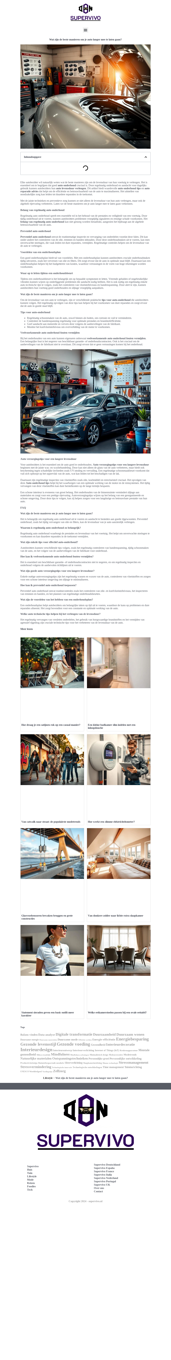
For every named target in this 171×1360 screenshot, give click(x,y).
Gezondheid (98, 1044)
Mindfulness (60, 1054)
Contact (98, 1191)
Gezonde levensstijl (38, 1044)
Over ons (99, 1188)
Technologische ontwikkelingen (87, 1067)
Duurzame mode (68, 1039)
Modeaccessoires (116, 1055)
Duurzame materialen (48, 1040)
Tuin (29, 1173)
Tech (30, 1189)
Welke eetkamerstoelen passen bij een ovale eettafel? (117, 1012)
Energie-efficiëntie (103, 1039)
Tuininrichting (133, 1067)
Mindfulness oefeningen (79, 1055)
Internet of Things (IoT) (107, 1050)
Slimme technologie (110, 1063)
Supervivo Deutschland (107, 1164)
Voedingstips (47, 1072)
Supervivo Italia (103, 1174)
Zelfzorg (59, 1071)
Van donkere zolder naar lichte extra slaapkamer (115, 915)
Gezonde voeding (73, 1044)
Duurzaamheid (104, 1034)
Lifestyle (48, 1078)
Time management (113, 1067)
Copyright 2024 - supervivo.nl (85, 1201)
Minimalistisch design (99, 1055)
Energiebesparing (132, 1039)
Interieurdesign (36, 1049)
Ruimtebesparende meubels (51, 1063)
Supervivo (33, 1166)
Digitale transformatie (74, 1034)
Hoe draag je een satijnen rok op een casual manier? (50, 724)
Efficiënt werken (85, 1040)
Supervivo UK (102, 1184)
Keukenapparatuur (129, 1050)
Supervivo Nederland (106, 1178)
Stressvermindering (35, 1067)
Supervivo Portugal (105, 1181)
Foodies (31, 1186)
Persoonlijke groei (99, 1058)
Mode (30, 1179)
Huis (29, 1169)
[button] (85, 30)
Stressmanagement (133, 1062)
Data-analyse (46, 1034)
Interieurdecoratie (120, 1044)
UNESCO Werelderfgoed (31, 1071)
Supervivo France (104, 1171)
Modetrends (130, 1054)
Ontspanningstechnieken (70, 1058)
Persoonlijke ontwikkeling (126, 1058)
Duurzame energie (29, 1039)
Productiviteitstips (29, 1063)
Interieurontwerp (62, 1050)
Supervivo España (104, 1168)
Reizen (31, 1183)
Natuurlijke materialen (36, 1058)
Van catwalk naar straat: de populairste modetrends (50, 821)
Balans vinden (29, 1034)
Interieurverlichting (83, 1050)
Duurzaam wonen (130, 1034)
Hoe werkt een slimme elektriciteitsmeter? (111, 821)
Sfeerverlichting (73, 1062)
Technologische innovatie (62, 1067)
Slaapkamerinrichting (92, 1063)
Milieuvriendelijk (43, 1055)
